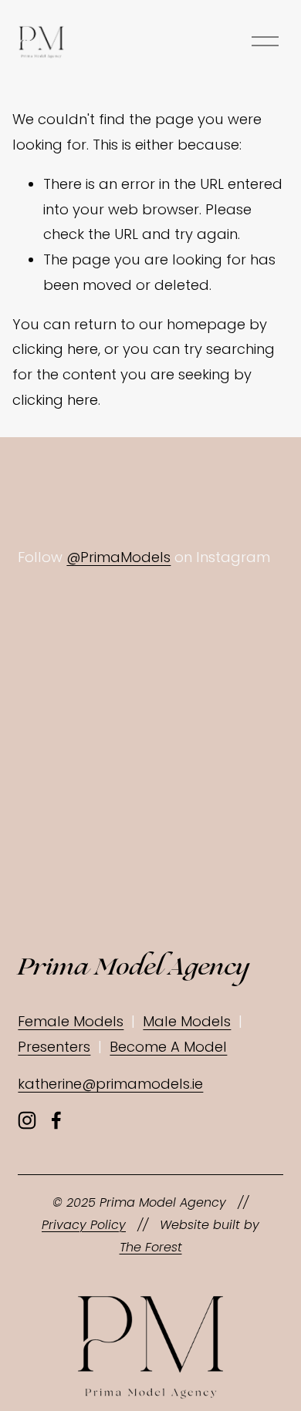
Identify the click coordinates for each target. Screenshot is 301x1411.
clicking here (55, 349)
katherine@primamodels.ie (110, 1083)
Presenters (54, 1046)
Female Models (70, 1021)
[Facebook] (56, 1120)
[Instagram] (27, 1120)
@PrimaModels (118, 557)
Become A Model (168, 1046)
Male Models (187, 1021)
